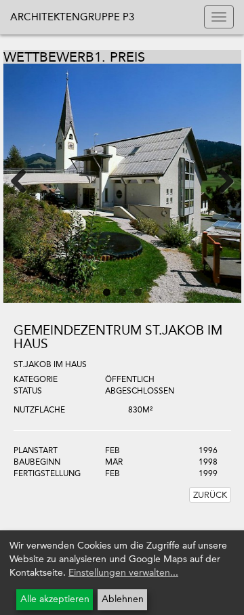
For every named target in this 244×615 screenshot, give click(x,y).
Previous (27, 180)
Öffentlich (130, 379)
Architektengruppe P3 (72, 17)
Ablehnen (123, 599)
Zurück (210, 495)
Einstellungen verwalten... (123, 572)
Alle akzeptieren (54, 599)
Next (218, 180)
